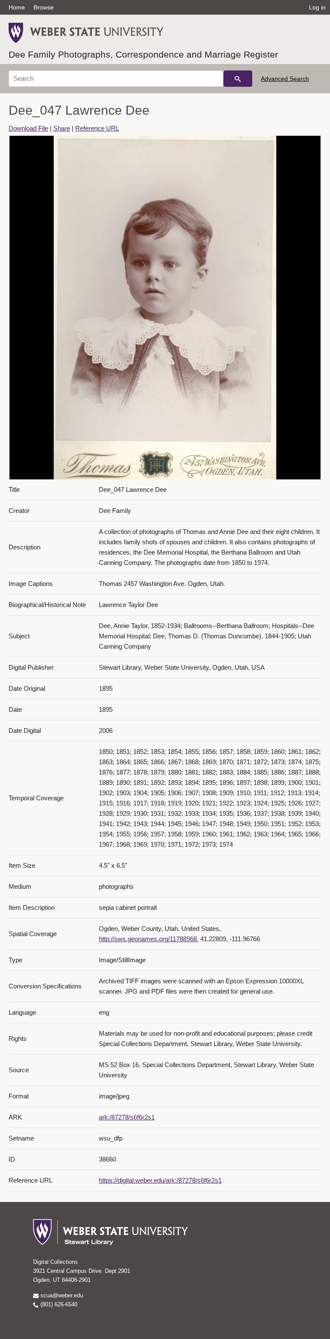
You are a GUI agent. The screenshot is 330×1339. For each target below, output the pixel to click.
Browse (44, 7)
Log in (317, 7)
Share (61, 128)
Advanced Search (285, 78)
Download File (28, 128)
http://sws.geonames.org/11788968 (148, 938)
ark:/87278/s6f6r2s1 (127, 1117)
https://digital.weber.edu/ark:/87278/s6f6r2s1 (160, 1180)
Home (17, 7)
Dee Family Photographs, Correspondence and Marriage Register (143, 54)
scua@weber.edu (61, 1295)
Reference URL (97, 128)
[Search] (237, 78)
